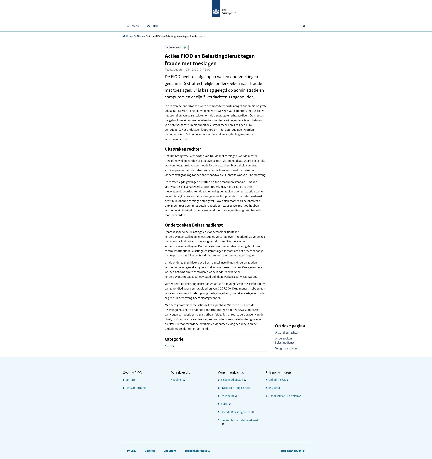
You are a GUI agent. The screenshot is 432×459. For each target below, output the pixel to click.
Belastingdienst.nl (232, 380)
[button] (177, 47)
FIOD (155, 26)
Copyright (170, 451)
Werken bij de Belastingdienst (239, 420)
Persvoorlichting (136, 388)
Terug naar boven (286, 348)
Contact (130, 380)
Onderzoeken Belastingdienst (284, 341)
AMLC (224, 404)
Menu (135, 26)
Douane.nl (227, 396)
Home (129, 36)
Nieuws (141, 36)
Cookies (150, 451)
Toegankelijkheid (196, 451)
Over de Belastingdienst (235, 412)
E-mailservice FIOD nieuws (284, 396)
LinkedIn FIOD (277, 380)
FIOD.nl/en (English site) (236, 388)
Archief (177, 380)
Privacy (131, 451)
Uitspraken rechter (286, 332)
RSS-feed (274, 388)
